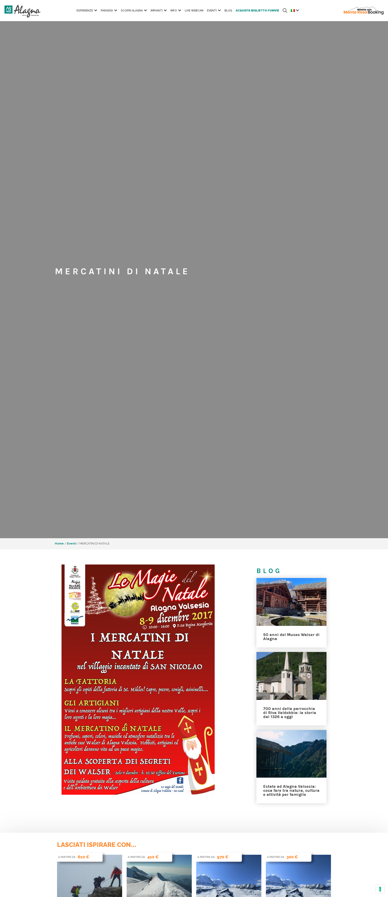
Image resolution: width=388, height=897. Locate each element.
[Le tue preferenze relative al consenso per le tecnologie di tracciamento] (380, 889)
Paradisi (107, 10)
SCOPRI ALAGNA (132, 10)
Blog (228, 10)
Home (59, 543)
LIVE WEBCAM (194, 10)
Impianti (157, 10)
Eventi (212, 10)
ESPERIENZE (85, 10)
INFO (173, 10)
